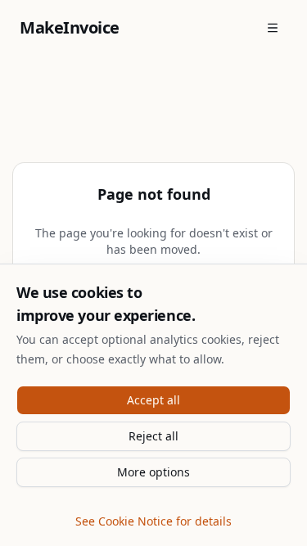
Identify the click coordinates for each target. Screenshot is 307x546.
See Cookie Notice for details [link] (153, 521)
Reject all (153, 436)
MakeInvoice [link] (70, 27)
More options (153, 472)
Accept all (153, 400)
